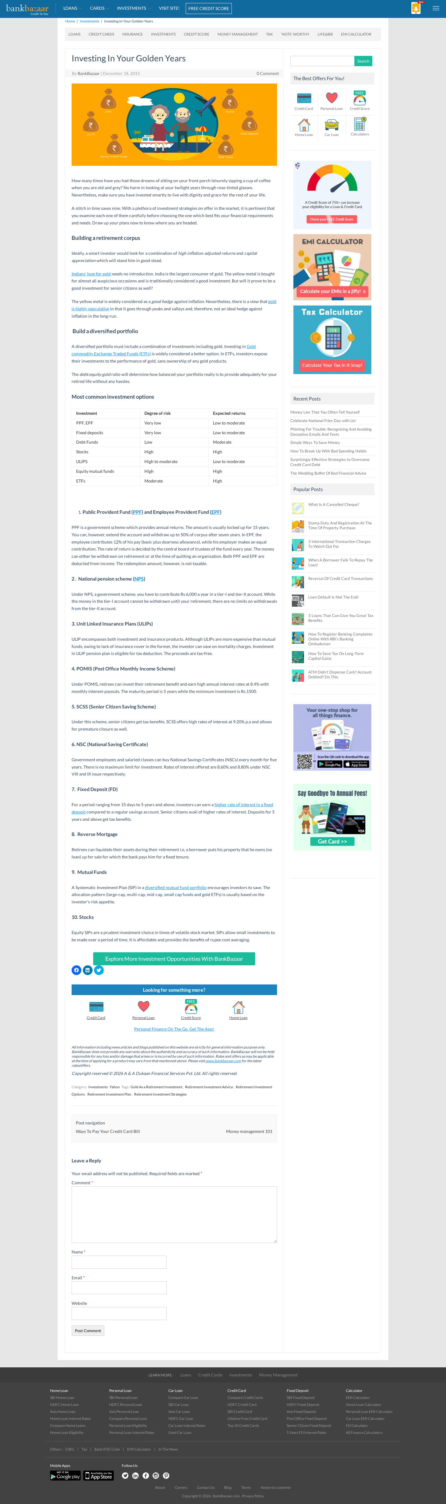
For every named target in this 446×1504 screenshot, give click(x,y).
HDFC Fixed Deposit (303, 1404)
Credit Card (96, 1017)
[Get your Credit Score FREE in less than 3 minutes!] (332, 230)
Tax (269, 34)
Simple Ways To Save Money (315, 442)
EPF (215, 512)
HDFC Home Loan (64, 1404)
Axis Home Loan (63, 1411)
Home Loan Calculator (363, 1404)
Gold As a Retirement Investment (156, 1087)
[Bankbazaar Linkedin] (135, 1476)
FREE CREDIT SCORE (208, 8)
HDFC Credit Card (242, 1404)
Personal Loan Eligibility (128, 1425)
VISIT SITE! (169, 8)
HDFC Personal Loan (125, 1404)
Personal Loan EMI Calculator (369, 1411)
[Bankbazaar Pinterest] (166, 1476)
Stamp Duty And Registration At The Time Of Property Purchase (340, 525)
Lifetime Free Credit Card (247, 1418)
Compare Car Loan (183, 1397)
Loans (70, 8)
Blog (227, 1487)
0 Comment (268, 73)
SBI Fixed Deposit (301, 1397)
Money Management (238, 34)
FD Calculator (357, 1425)
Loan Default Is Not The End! (333, 597)
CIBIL (69, 1449)
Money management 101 (249, 1131)
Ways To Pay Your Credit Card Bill (108, 1131)
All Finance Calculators (364, 1432)
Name (79, 1251)
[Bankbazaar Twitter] (125, 1476)
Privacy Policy (253, 1496)
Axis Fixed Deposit (301, 1411)
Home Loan (238, 1017)
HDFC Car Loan (180, 1418)
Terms (246, 1487)
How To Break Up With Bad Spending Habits (328, 450)
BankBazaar (89, 73)
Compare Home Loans (67, 1425)
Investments (131, 8)
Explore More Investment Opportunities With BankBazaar (174, 958)
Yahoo (115, 1087)
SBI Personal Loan (123, 1397)
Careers (181, 1487)
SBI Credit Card (240, 1411)
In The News (168, 1449)
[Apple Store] (98, 1479)
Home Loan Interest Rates (70, 1418)
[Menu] (436, 8)
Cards (97, 8)
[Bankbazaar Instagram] (156, 1476)
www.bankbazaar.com (223, 1061)
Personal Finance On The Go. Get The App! (174, 1029)
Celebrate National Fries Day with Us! (323, 420)
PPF (137, 512)
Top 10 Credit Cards (243, 1425)
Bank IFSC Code (107, 1449)
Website (79, 1303)
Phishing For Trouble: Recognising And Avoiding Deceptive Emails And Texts (331, 432)
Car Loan (332, 134)
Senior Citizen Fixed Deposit (309, 1425)
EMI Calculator (356, 34)
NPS (139, 578)
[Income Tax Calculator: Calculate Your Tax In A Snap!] (332, 375)
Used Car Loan (179, 1432)
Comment (82, 1182)
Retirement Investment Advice (209, 1087)
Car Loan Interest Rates (186, 1425)
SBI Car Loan (178, 1404)
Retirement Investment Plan (109, 1094)
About (160, 1487)
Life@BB (325, 34)
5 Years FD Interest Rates (306, 1432)
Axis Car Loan (179, 1411)
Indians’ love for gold (91, 273)
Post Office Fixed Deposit (307, 1418)
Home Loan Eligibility (66, 1432)
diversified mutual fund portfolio (176, 887)
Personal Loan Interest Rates (131, 1432)
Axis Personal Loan (124, 1411)
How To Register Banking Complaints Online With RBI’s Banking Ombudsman (340, 639)
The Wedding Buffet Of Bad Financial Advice (328, 473)
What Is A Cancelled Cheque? (333, 504)
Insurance (132, 34)
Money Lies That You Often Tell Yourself (325, 412)
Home (70, 21)
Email (78, 1277)
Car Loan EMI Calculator (365, 1418)
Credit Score (196, 34)
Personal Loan (143, 1017)
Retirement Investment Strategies (160, 1094)
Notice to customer (276, 1487)
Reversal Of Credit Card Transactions (340, 578)
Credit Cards (101, 34)
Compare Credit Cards (245, 1397)
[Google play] (66, 1479)
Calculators (360, 134)
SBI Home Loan (62, 1397)
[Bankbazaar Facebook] (145, 1476)
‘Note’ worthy (295, 34)
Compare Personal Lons (128, 1418)
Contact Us (206, 1487)
